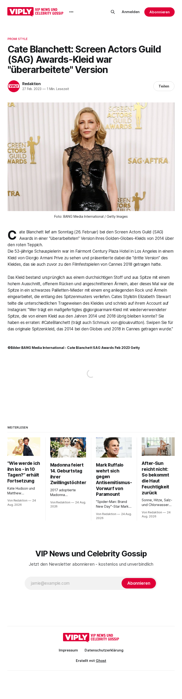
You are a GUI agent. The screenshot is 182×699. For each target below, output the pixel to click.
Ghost (101, 660)
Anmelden (131, 12)
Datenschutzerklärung (104, 650)
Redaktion (31, 83)
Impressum (68, 650)
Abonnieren (159, 12)
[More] (71, 12)
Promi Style (17, 39)
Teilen (164, 86)
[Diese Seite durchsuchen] (113, 12)
